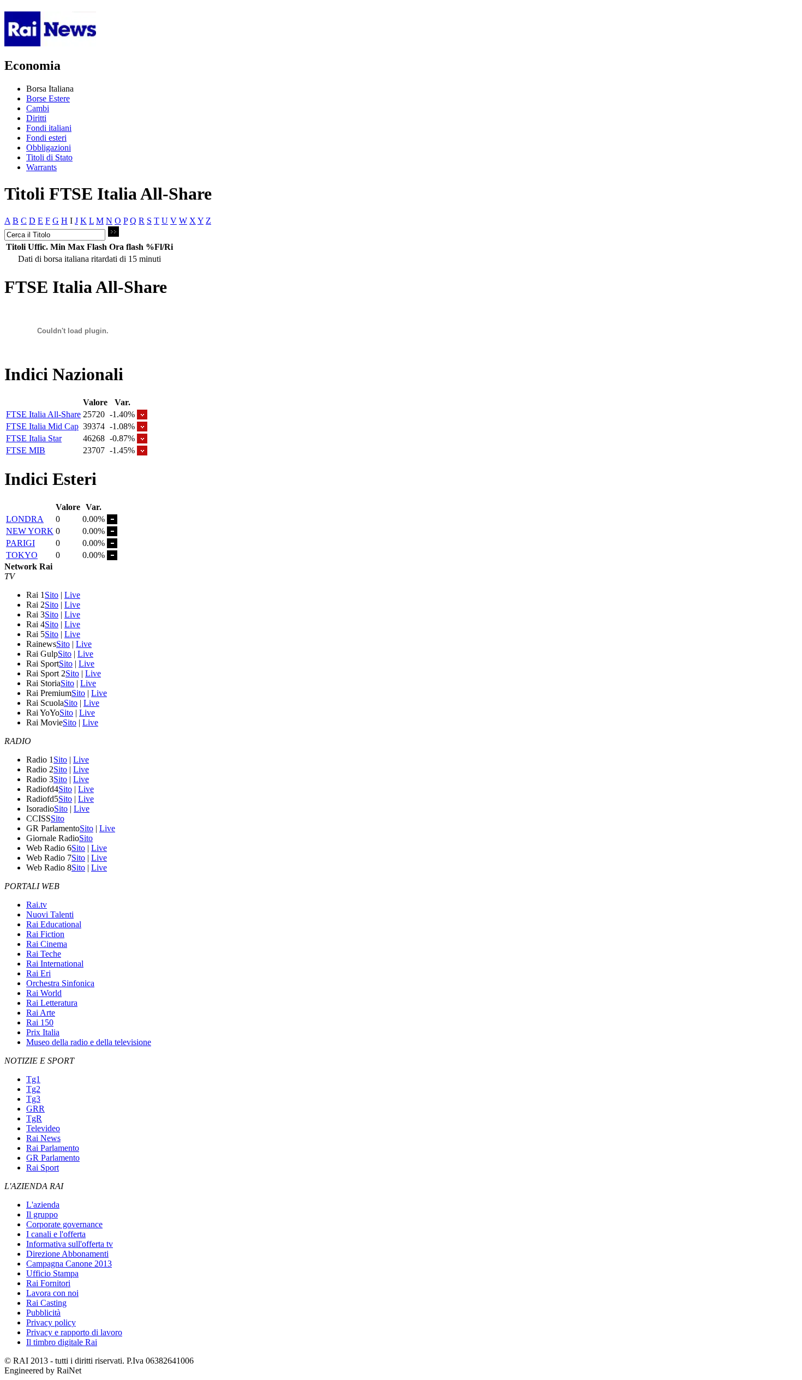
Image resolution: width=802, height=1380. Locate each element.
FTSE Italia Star (34, 438)
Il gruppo (42, 1214)
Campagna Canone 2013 (69, 1263)
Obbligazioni (48, 147)
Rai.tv (36, 904)
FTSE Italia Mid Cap (42, 426)
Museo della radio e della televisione (88, 1042)
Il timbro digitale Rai (61, 1342)
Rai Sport (42, 1167)
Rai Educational (53, 924)
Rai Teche (43, 953)
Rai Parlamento (52, 1148)
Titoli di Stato (49, 157)
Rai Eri (38, 973)
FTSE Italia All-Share (43, 414)
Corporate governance (64, 1224)
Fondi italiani (48, 128)
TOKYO (22, 555)
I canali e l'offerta (56, 1234)
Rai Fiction (45, 934)
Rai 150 (39, 1022)
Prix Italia (42, 1032)
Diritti (36, 118)
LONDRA (25, 519)
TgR (34, 1118)
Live (72, 594)
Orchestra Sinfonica (60, 983)
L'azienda (42, 1204)
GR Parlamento (53, 1157)
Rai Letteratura (51, 1002)
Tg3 (33, 1098)
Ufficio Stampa (52, 1273)
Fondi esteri (46, 137)
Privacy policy (51, 1322)
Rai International (54, 963)
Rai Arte (40, 1012)
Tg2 (33, 1089)
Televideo (43, 1128)
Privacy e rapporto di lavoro (74, 1332)
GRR (35, 1108)
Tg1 (33, 1079)
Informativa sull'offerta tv (69, 1244)
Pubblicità (43, 1312)
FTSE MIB (25, 450)
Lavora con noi (52, 1293)
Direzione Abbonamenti (67, 1253)
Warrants (41, 167)
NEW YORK (29, 531)
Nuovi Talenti (50, 914)
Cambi (37, 108)
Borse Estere (48, 98)
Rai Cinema (46, 944)
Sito (51, 594)
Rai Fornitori (48, 1283)
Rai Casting (46, 1302)
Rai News (43, 1138)
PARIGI (20, 543)
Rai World (44, 993)
